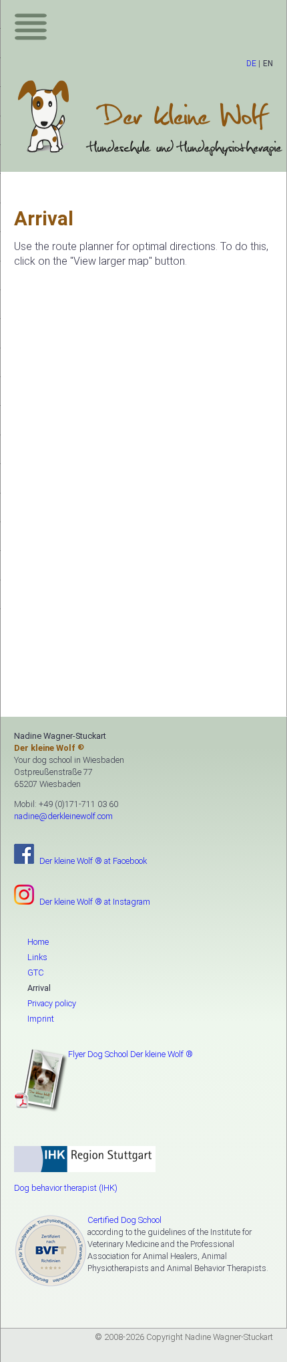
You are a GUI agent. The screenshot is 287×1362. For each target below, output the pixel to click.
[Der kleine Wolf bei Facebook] (25, 854)
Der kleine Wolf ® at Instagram (94, 902)
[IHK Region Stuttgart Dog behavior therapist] (143, 1164)
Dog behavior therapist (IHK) (65, 1188)
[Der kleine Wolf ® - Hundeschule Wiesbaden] (150, 118)
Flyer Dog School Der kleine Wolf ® (130, 1054)
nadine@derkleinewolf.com (63, 816)
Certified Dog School (124, 1220)
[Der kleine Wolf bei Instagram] (25, 895)
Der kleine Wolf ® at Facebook (93, 861)
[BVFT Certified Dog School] (50, 1251)
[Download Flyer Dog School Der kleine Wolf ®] (41, 1080)
